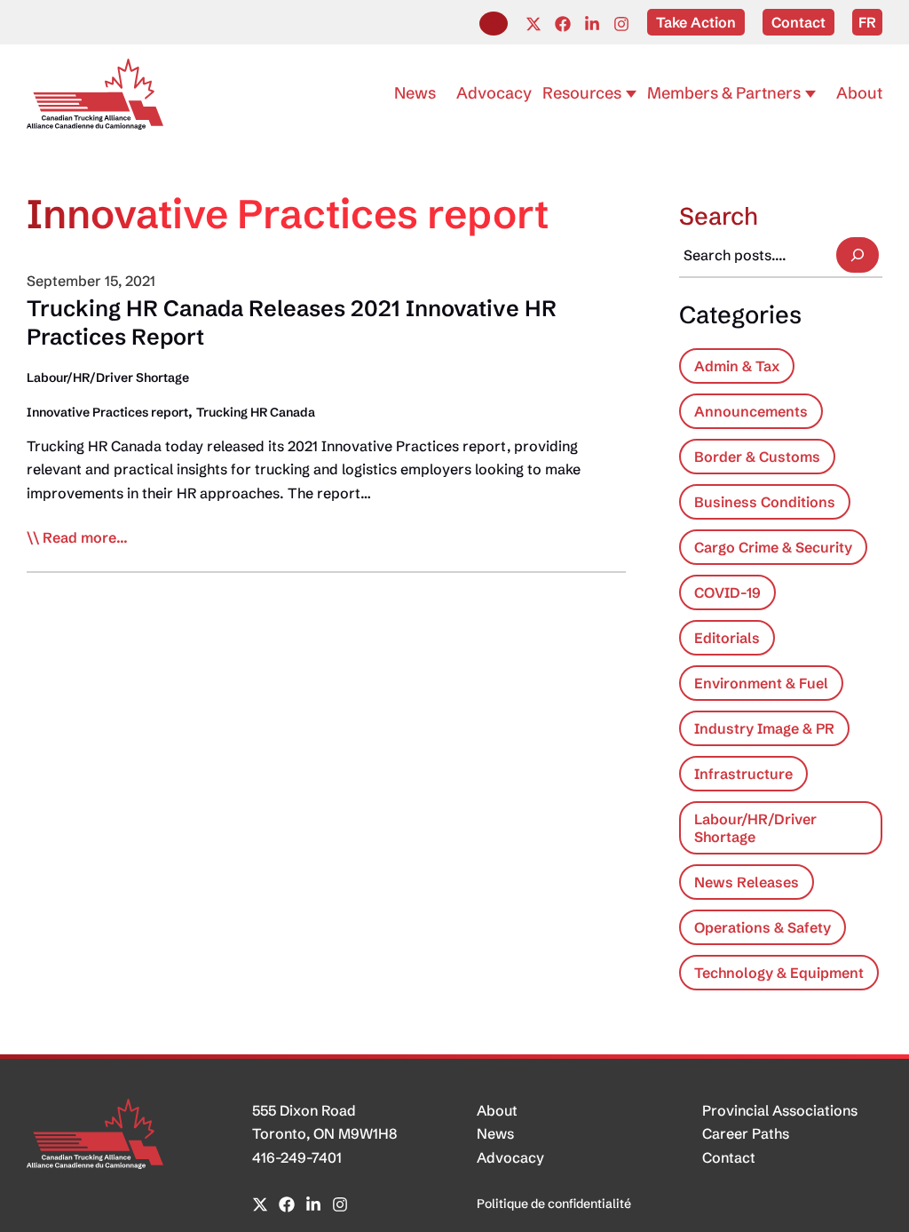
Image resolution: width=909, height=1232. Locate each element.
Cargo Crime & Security (773, 547)
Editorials (727, 638)
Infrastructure (743, 774)
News (495, 1133)
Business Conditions (764, 502)
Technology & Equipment (779, 973)
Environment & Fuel (761, 683)
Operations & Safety (762, 927)
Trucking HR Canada (255, 412)
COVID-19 (727, 592)
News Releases (746, 882)
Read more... (85, 538)
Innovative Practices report (107, 412)
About (497, 1110)
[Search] (857, 255)
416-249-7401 (297, 1157)
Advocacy (510, 1157)
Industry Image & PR (764, 728)
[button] (493, 24)
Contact (728, 1157)
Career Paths (745, 1133)
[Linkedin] (592, 24)
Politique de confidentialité (554, 1204)
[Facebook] (563, 24)
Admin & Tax (736, 366)
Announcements (751, 411)
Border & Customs (757, 456)
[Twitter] (533, 24)
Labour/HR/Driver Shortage (108, 377)
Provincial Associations (780, 1110)
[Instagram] (621, 24)
